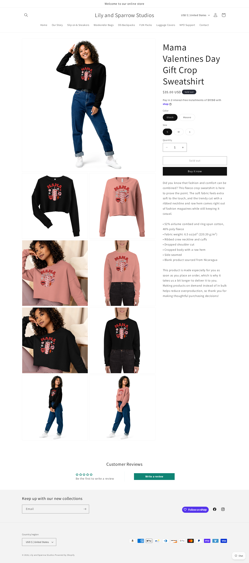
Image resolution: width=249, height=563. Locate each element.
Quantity (167, 140)
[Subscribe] (85, 509)
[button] (26, 15)
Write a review (154, 476)
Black (172, 118)
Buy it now (195, 171)
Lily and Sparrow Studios (42, 555)
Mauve (189, 118)
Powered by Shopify (65, 555)
